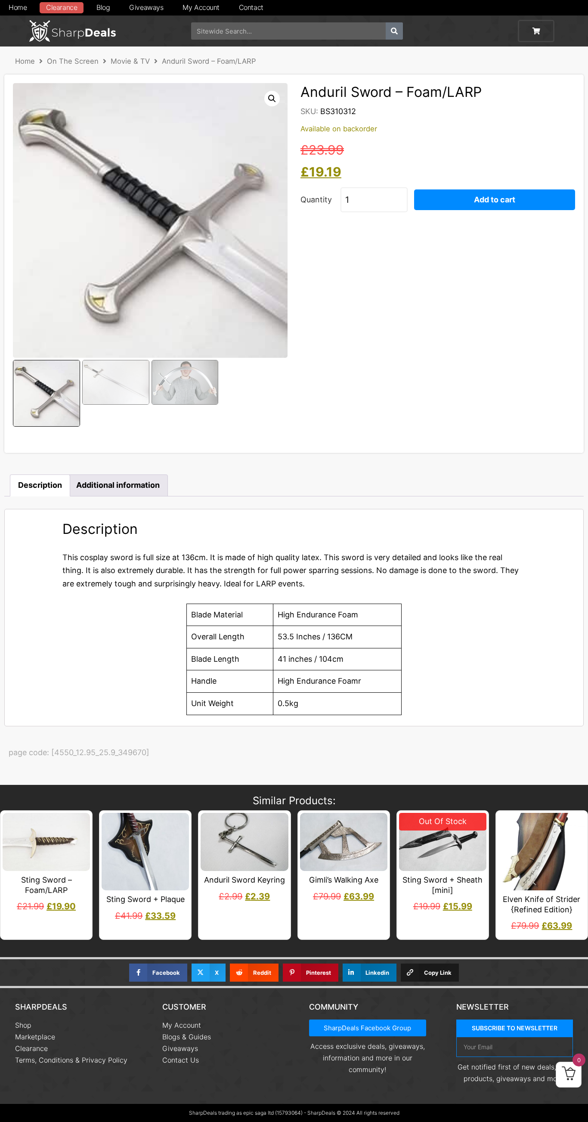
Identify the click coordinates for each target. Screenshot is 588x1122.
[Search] (394, 31)
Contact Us (180, 1060)
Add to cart (494, 199)
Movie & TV (130, 61)
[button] (272, 98)
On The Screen (73, 61)
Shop (23, 1025)
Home (18, 7)
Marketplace (35, 1036)
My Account (201, 7)
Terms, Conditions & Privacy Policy (71, 1060)
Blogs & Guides (186, 1036)
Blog (103, 7)
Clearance (61, 7)
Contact (251, 7)
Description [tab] (40, 485)
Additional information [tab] (118, 485)
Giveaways (146, 7)
